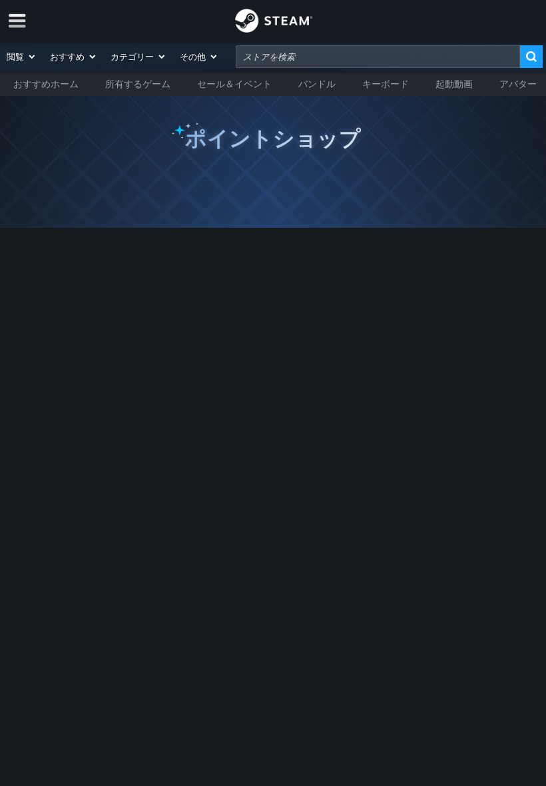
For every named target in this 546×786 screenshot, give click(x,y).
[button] (21, 56)
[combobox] (378, 56)
